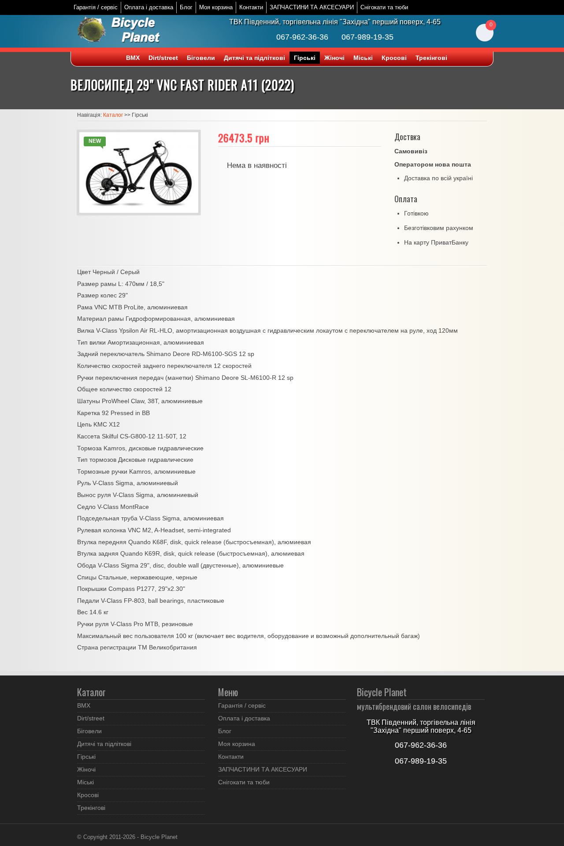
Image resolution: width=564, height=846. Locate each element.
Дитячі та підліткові (254, 57)
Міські (363, 57)
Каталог (113, 115)
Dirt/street (163, 57)
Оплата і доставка (148, 7)
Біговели (201, 57)
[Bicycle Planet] (123, 31)
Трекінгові (431, 57)
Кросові (394, 57)
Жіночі (334, 57)
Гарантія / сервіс (96, 7)
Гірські (304, 57)
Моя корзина (216, 7)
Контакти (251, 7)
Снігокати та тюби (384, 7)
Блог (186, 7)
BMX (133, 57)
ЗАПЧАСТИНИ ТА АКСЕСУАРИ (312, 7)
